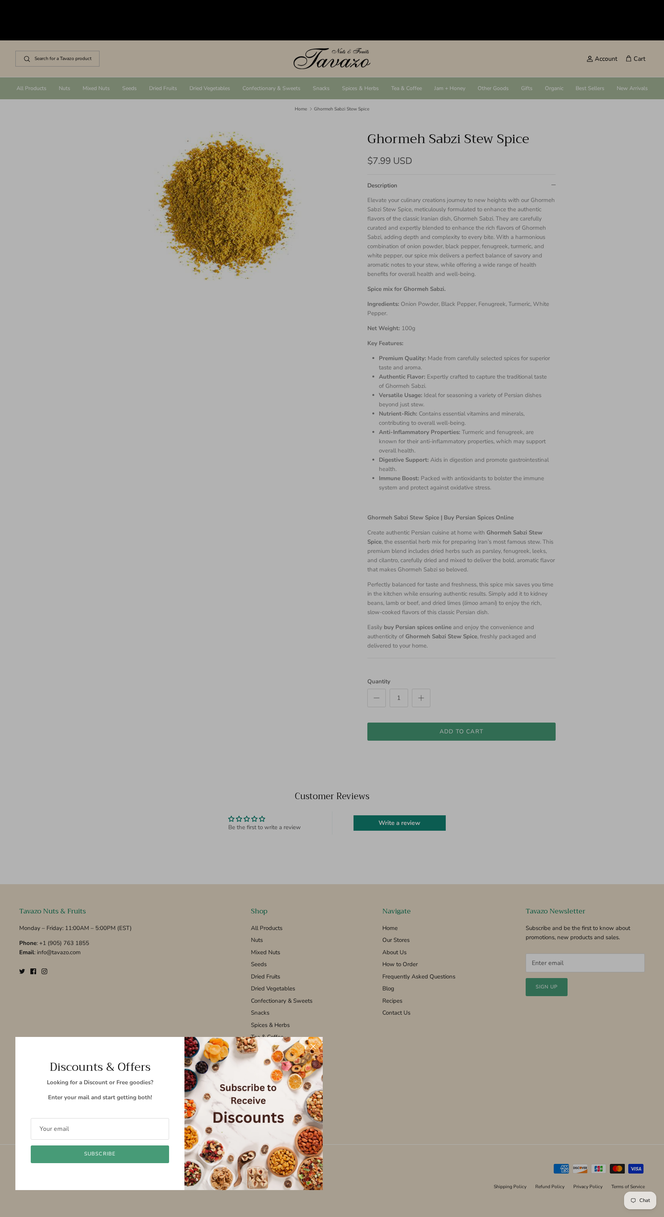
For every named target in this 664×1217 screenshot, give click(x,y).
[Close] (313, 1046)
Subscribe (99, 1153)
